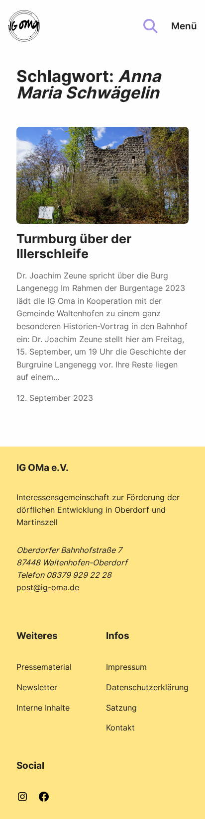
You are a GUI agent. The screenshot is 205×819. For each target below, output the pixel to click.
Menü (184, 26)
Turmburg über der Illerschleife (73, 246)
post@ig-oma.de (47, 587)
